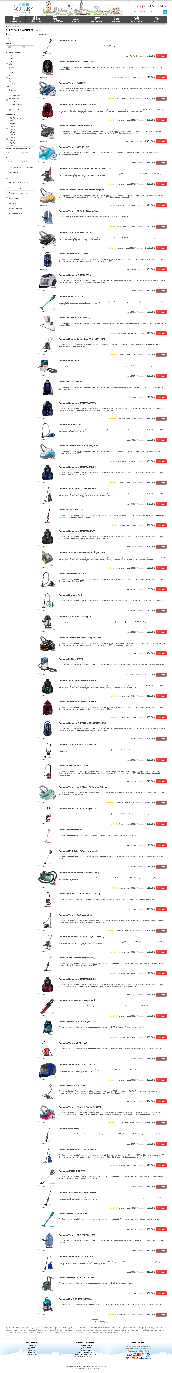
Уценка (148, 2)
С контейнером (14, 93)
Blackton (12, 67)
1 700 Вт (12, 129)
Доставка (132, 2)
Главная (8, 26)
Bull (10, 81)
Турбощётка (13, 172)
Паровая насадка (15, 209)
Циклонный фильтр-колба (18, 183)
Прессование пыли (16, 214)
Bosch (11, 73)
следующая (104, 1322)
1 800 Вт (12, 132)
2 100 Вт (12, 140)
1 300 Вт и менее (15, 118)
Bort (10, 70)
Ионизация (13, 203)
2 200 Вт (12, 143)
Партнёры (32, 1352)
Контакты (122, 2)
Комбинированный (15, 104)
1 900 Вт (12, 135)
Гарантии (32, 1350)
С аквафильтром (15, 107)
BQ (10, 75)
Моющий (12, 101)
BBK (10, 64)
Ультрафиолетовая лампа (18, 193)
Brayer (11, 78)
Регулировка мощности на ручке (21, 167)
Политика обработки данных (85, 1357)
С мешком (12, 90)
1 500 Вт (12, 124)
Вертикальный (14, 96)
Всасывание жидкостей (17, 188)
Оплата (140, 2)
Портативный (14, 98)
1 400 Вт (12, 121)
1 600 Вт (12, 126)
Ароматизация (14, 198)
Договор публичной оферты (85, 1354)
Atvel (10, 61)
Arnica (10, 59)
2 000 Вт (12, 137)
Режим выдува (14, 177)
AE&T (10, 56)
